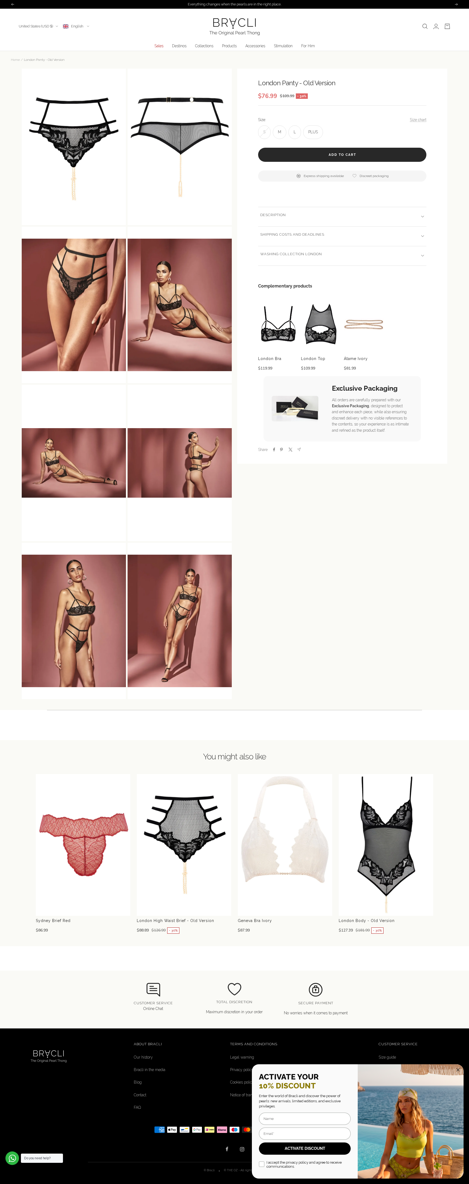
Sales (158, 46)
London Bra (269, 358)
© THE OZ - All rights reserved (244, 1170)
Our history (143, 1057)
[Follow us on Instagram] (241, 1149)
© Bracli (210, 1170)
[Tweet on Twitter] (290, 450)
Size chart (418, 120)
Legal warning (242, 1057)
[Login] (436, 26)
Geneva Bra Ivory (255, 920)
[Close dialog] (458, 1069)
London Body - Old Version (367, 920)
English (77, 26)
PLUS (313, 132)
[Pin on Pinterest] (281, 450)
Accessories (255, 46)
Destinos (179, 46)
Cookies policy (242, 1082)
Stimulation (283, 46)
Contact (140, 1095)
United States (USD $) (36, 26)
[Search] (425, 26)
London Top (313, 358)
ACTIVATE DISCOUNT (305, 1148)
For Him (308, 46)
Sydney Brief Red (53, 920)
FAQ (137, 1107)
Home (15, 60)
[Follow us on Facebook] (227, 1149)
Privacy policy (241, 1070)
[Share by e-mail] (299, 449)
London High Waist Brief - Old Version (175, 920)
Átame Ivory (356, 358)
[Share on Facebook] (274, 450)
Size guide (387, 1057)
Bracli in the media (149, 1070)
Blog (138, 1082)
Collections (204, 46)
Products (229, 46)
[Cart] (447, 26)
